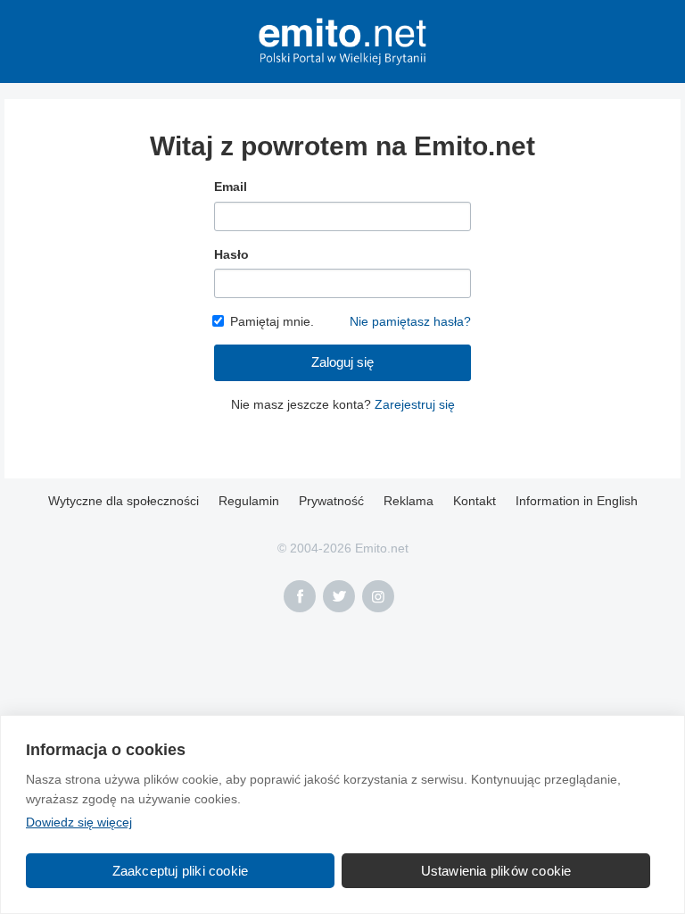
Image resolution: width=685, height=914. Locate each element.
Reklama (408, 501)
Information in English (577, 501)
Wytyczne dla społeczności (123, 501)
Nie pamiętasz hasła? (410, 321)
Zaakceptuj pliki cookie (180, 870)
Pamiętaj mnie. (272, 321)
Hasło (231, 254)
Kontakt (474, 501)
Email (230, 186)
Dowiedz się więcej (79, 822)
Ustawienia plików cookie (496, 870)
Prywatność (331, 501)
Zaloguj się (342, 362)
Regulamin (249, 501)
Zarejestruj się (415, 404)
